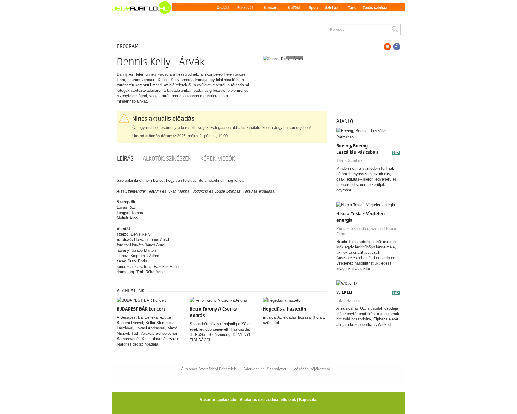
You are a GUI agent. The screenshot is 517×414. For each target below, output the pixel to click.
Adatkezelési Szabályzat (264, 369)
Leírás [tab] (125, 158)
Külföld (294, 8)
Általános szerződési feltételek (268, 399)
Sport (313, 8)
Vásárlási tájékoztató (312, 369)
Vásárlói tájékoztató (218, 399)
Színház (331, 8)
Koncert (271, 8)
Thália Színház (349, 160)
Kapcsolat (308, 399)
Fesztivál (245, 8)
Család (223, 8)
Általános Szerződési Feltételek (208, 369)
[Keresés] (394, 29)
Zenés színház (375, 8)
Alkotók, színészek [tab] (167, 158)
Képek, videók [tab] (217, 158)
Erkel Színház (348, 300)
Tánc (352, 8)
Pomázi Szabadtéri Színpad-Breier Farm (366, 231)
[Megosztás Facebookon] (396, 46)
